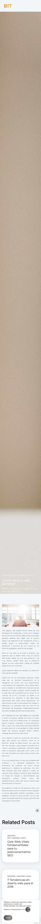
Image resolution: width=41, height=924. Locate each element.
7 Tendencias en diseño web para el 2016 (20, 883)
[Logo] (8, 6)
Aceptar (8, 917)
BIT (14, 575)
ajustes (28, 909)
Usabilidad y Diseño (20, 589)
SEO (9, 838)
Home (5, 589)
